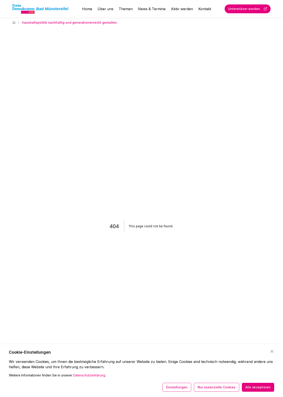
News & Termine (152, 9)
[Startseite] (13, 22)
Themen (126, 9)
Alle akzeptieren (258, 387)
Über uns (105, 9)
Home (87, 9)
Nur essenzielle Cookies (216, 387)
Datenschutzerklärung (89, 375)
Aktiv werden (182, 9)
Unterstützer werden (244, 9)
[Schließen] (272, 351)
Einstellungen (176, 387)
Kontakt (204, 9)
